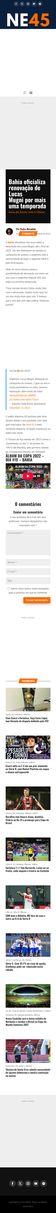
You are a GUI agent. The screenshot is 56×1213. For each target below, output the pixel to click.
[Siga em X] (22, 4)
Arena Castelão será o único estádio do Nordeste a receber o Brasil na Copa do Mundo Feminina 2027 (26, 1022)
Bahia (12, 212)
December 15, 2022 (19, 407)
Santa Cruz (10, 1066)
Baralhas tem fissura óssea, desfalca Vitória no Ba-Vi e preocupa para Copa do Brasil (27, 820)
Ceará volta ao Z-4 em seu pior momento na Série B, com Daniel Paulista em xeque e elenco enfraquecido (27, 769)
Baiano (23, 212)
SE (23, 960)
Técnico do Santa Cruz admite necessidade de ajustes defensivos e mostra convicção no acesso (28, 1073)
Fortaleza (18, 714)
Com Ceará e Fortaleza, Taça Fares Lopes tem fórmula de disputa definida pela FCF (27, 719)
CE (12, 714)
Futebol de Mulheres (34, 1011)
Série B (29, 424)
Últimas (41, 212)
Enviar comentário (37, 600)
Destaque (20, 813)
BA (17, 212)
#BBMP (32, 395)
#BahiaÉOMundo (18, 395)
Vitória (35, 813)
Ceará (8, 714)
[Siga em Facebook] (16, 4)
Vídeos (32, 762)
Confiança (17, 960)
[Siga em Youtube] (34, 4)
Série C (9, 960)
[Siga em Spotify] (40, 4)
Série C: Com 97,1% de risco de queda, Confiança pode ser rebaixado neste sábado (26, 967)
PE (15, 1015)
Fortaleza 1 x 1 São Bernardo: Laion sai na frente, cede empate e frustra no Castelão (27, 869)
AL (11, 912)
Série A (32, 212)
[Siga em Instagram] (28, 4)
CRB (7, 912)
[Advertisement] (28, 58)
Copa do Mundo (18, 1011)
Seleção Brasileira (25, 1015)
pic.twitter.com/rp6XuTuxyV (24, 399)
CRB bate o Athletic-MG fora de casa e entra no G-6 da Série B (25, 917)
